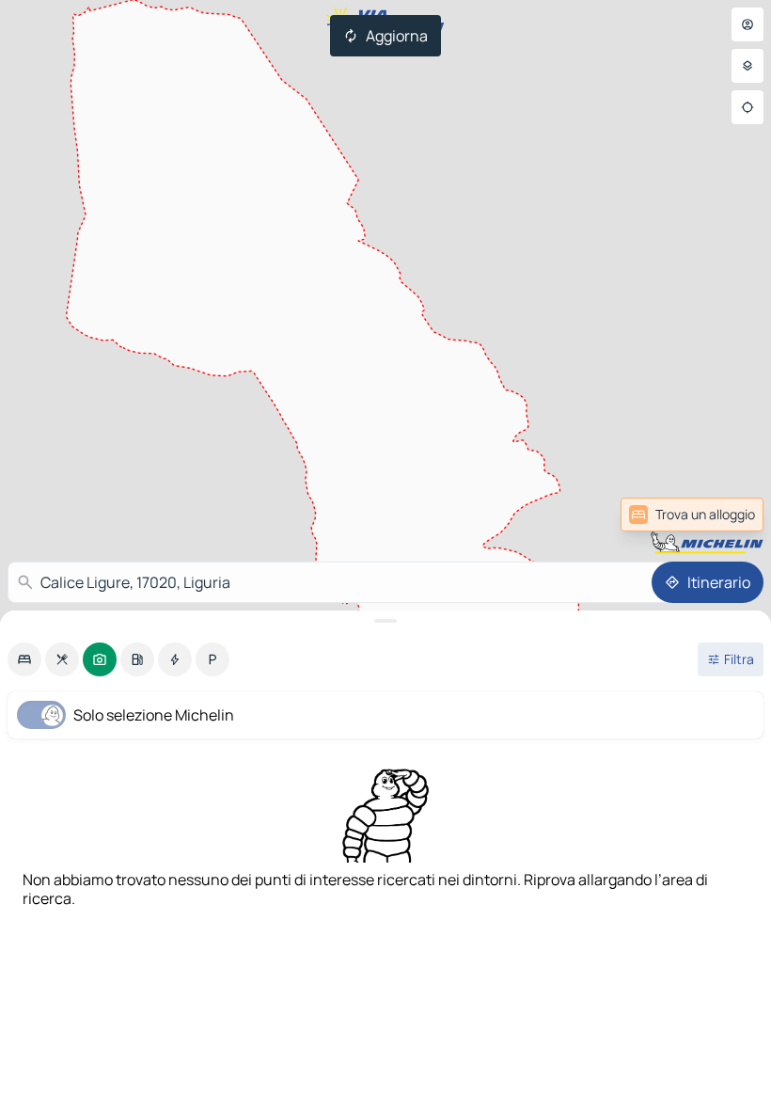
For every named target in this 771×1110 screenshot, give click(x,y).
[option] (24, 659)
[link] (692, 514)
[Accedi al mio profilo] (747, 24)
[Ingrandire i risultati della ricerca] (385, 620)
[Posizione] (747, 107)
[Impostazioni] (747, 66)
